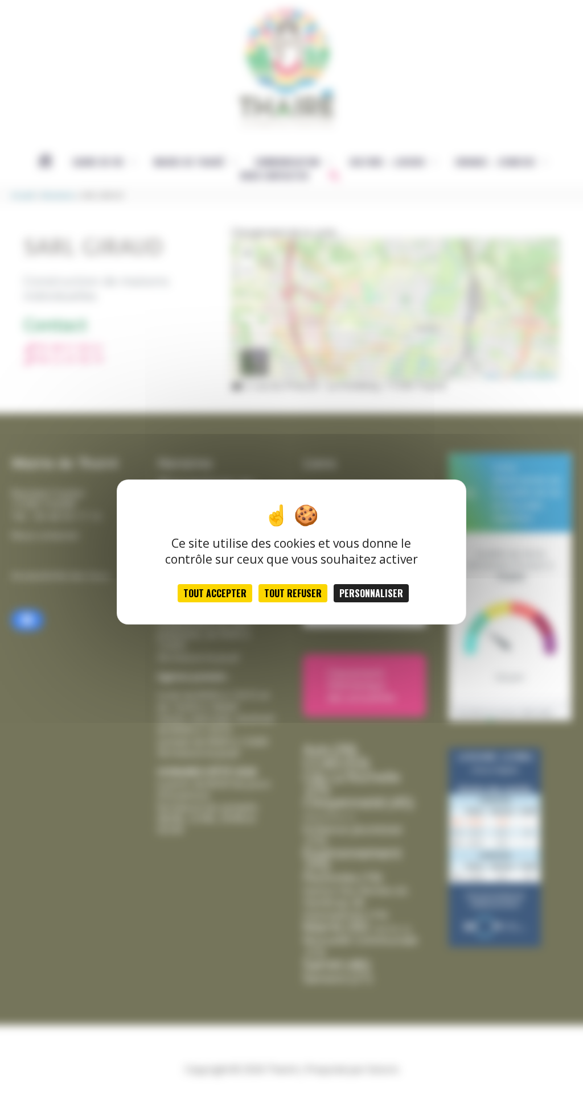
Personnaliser (371, 593)
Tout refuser (293, 593)
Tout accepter (215, 593)
